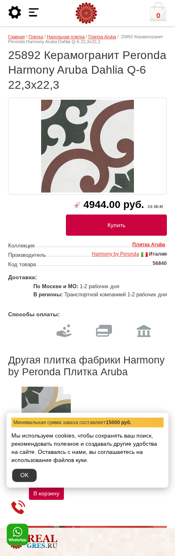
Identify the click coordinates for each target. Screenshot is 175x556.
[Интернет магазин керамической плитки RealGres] (86, 13)
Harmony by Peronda (115, 254)
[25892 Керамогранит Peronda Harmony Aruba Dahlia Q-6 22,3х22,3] (87, 146)
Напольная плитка (66, 36)
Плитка (35, 36)
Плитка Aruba (102, 36)
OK (24, 475)
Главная (16, 36)
